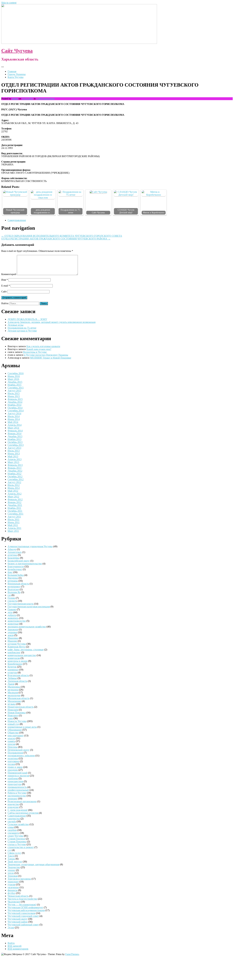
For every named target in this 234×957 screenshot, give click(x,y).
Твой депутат (15, 861)
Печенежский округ (18, 749)
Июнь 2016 (14, 376)
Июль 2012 (14, 485)
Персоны (13, 747)
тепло (11, 873)
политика (13, 758)
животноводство (17, 621)
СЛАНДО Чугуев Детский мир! (126, 211)
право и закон (15, 767)
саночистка (14, 818)
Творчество (14, 867)
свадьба (12, 821)
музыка (12, 704)
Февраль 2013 (15, 465)
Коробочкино (15, 664)
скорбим (12, 830)
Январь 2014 (14, 433)
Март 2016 (13, 379)
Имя (4, 279)
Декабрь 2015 (15, 382)
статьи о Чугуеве (17, 844)
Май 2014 (13, 422)
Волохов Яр (14, 592)
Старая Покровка (17, 841)
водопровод (14, 586)
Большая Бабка (16, 575)
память (11, 741)
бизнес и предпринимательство (25, 563)
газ (9, 595)
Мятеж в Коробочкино (153, 212)
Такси (11, 855)
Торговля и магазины (19, 878)
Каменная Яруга (16, 646)
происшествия (15, 781)
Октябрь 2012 (15, 476)
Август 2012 (14, 482)
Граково (12, 609)
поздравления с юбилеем (21, 755)
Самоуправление (45, 98)
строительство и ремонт (21, 847)
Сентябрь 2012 (16, 479)
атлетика (12, 555)
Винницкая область (18, 583)
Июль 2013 (14, 450)
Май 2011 (13, 525)
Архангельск (15, 552)
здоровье (12, 632)
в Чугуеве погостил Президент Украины (46, 355)
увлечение (13, 887)
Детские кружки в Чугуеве (22, 330)
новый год (13, 724)
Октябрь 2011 (15, 511)
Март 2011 (13, 531)
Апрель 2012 (14, 493)
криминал (13, 669)
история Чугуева (17, 643)
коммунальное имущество (22, 655)
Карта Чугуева (15, 77)
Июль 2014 (14, 416)
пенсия (11, 744)
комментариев (18, 948)
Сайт (4, 291)
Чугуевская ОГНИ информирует (25, 907)
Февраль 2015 (15, 399)
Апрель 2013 (14, 459)
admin (15, 98)
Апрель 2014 (14, 425)
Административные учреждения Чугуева (30, 546)
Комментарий (8, 274)
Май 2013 (13, 456)
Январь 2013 (14, 468)
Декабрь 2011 (15, 505)
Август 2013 (14, 448)
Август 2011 (14, 516)
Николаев (13, 709)
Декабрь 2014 (15, 402)
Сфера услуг (14, 853)
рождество (13, 804)
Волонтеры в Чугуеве (35, 352)
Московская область (18, 698)
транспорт (13, 881)
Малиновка (14, 686)
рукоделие (13, 807)
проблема (13, 778)
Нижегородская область (21, 706)
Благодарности (16, 566)
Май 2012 (13, 490)
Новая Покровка (17, 712)
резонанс (12, 798)
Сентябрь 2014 (16, 410)
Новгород (13, 715)
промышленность (17, 787)
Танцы (11, 858)
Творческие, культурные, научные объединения (33, 864)
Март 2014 (13, 427)
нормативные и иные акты (22, 727)
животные (13, 623)
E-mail (5, 285)
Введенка (13, 578)
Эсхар (11, 927)
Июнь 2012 (14, 488)
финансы (13, 890)
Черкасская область (18, 896)
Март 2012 (13, 496)
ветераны (13, 580)
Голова (11, 598)
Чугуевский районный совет (23, 924)
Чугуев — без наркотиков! (22, 904)
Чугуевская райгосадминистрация (26, 910)
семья (11, 827)
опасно (11, 738)
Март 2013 (13, 462)
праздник (13, 770)
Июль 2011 (13, 519)
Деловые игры (15, 325)
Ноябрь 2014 (14, 405)
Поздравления (15, 752)
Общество (13, 732)
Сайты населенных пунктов (23, 813)
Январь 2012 (14, 502)
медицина (13, 689)
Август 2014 (14, 413)
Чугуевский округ (17, 919)
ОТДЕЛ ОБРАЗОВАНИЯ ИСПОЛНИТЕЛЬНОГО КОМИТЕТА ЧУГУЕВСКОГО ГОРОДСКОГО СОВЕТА (61, 235)
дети (10, 612)
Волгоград (13, 589)
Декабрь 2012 (15, 470)
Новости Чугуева (17, 721)
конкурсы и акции (18, 661)
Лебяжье (12, 678)
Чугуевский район (18, 921)
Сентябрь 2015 (16, 387)
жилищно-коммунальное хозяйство (27, 626)
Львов (11, 684)
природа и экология (18, 775)
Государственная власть (20, 603)
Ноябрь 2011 (14, 508)
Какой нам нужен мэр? (38, 349)
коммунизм (14, 658)
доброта (12, 615)
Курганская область (18, 675)
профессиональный (18, 790)
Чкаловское (14, 901)
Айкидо (12, 549)
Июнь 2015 (14, 396)
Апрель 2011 (14, 528)
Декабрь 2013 (15, 436)
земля (11, 635)
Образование (15, 729)
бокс (10, 572)
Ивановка (13, 638)
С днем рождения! (18, 810)
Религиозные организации (22, 801)
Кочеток (12, 666)
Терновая (13, 876)
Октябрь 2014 (15, 407)
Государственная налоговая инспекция (29, 606)
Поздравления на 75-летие (70, 211)
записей (14, 946)
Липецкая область (17, 681)
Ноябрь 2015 (14, 384)
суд (9, 850)
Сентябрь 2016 (16, 373)
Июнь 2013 (14, 453)
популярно (13, 761)
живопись (13, 618)
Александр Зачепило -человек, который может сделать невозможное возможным (52, 322)
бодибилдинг (15, 569)
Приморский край (17, 772)
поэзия (11, 764)
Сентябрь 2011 (15, 513)
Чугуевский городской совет (23, 916)
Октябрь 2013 (15, 442)
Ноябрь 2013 (14, 439)
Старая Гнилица (16, 838)
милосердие (14, 695)
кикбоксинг (14, 652)
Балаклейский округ (19, 560)
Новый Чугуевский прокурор (15, 211)
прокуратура (14, 784)
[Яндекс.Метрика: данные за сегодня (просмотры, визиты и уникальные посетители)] (11, 954)
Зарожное (13, 629)
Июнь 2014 (14, 419)
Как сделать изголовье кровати (43, 346)
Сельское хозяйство (18, 824)
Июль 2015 (14, 393)
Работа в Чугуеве (17, 792)
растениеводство (17, 795)
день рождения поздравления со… (43, 211)
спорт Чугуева (15, 835)
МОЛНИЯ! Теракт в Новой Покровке (50, 357)
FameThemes (72, 954)
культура (12, 672)
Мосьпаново (14, 701)
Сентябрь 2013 (16, 445)
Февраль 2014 (15, 430)
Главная (12, 71)
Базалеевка (13, 557)
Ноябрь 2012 (14, 473)
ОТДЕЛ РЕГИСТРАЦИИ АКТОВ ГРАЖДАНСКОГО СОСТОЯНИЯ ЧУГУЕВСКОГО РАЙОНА (55, 238)
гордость (12, 600)
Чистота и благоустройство (22, 898)
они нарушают (16, 735)
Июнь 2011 (14, 522)
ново (10, 718)
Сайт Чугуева (17, 50)
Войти (11, 943)
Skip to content (8, 2)
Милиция (13, 692)
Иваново (12, 641)
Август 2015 (14, 390)
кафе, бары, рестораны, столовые (26, 649)
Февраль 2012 (15, 499)
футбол (11, 893)
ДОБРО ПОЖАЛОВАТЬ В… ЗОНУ (27, 319)
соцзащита (13, 833)
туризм (11, 884)
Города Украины (17, 74)
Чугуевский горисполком (21, 913)
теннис (11, 870)
